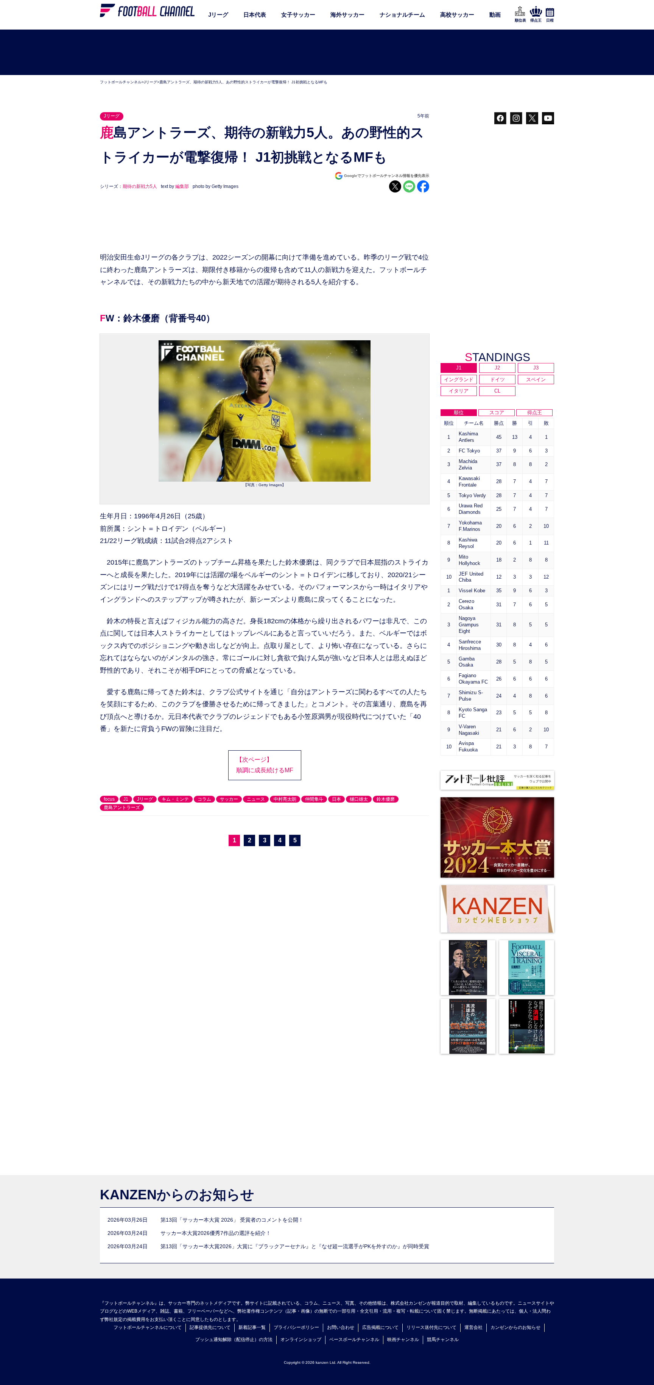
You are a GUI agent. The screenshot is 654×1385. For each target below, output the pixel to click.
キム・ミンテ (175, 799)
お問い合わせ (340, 1327)
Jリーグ (218, 14)
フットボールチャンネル (121, 82)
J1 (125, 799)
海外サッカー (347, 14)
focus (109, 799)
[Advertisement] (327, 53)
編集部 (182, 186)
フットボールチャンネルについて (148, 1327)
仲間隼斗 (314, 799)
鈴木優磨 (386, 799)
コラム (204, 799)
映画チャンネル (403, 1339)
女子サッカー (298, 14)
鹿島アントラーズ (122, 807)
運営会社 (473, 1327)
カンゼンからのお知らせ (515, 1327)
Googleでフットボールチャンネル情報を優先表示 (386, 176)
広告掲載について (380, 1327)
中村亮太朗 (285, 799)
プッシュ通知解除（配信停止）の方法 (233, 1339)
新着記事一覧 (252, 1327)
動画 (495, 14)
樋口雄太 (359, 799)
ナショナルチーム (402, 14)
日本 (336, 799)
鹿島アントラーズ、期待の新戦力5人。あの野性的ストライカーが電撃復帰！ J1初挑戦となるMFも (243, 82)
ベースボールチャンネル (354, 1339)
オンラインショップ (300, 1339)
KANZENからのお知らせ (177, 1194)
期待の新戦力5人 (140, 186)
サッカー (229, 799)
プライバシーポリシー (296, 1327)
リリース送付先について (431, 1327)
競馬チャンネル (443, 1339)
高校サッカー (457, 14)
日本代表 (254, 14)
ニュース (256, 799)
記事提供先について (210, 1327)
